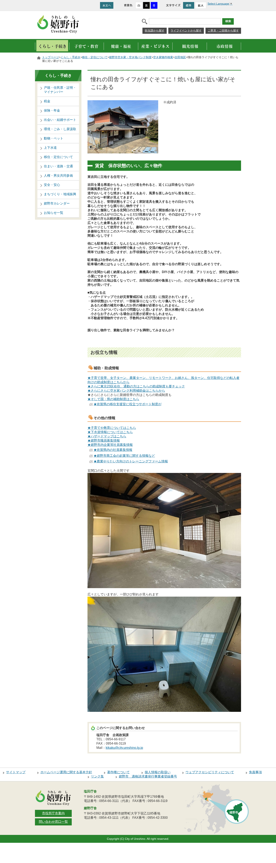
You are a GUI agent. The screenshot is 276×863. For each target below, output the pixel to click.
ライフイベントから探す (186, 30)
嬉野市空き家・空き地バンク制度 (130, 57)
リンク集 (97, 776)
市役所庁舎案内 (53, 813)
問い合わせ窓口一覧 (53, 821)
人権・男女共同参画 (58, 175)
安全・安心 (52, 185)
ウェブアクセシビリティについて (209, 772)
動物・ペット (53, 138)
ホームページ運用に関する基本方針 (66, 772)
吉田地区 (180, 57)
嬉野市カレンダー (57, 203)
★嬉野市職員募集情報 (103, 440)
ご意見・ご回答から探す (223, 30)
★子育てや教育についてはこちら (111, 427)
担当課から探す (154, 30)
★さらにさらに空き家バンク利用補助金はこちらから (126, 390)
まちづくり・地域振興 (60, 194)
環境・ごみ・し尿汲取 (60, 129)
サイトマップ (15, 772)
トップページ (50, 57)
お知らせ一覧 (53, 212)
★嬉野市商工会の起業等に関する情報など (124, 455)
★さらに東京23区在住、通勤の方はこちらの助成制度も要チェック (136, 386)
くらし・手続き (70, 57)
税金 (47, 101)
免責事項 (255, 772)
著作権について (118, 772)
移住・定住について (94, 57)
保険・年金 (52, 110)
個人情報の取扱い (158, 772)
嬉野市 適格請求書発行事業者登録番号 (148, 776)
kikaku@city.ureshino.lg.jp (124, 747)
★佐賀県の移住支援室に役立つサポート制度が (127, 404)
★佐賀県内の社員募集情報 (113, 450)
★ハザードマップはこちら (106, 436)
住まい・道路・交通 (58, 166)
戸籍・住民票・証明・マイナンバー (60, 90)
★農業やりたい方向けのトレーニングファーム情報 (131, 461)
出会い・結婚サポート (60, 119)
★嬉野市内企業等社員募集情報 (110, 444)
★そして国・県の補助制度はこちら (113, 399)
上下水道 (50, 147)
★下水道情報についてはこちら (110, 432)
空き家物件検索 (163, 57)
